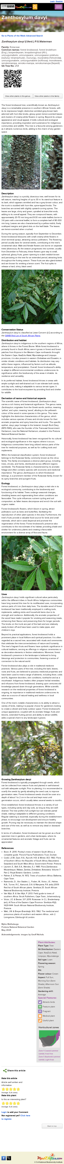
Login (52, 1)
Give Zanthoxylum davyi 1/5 (3, 1089)
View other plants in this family (47, 96)
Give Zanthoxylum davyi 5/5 (18, 1089)
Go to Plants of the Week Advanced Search (22, 36)
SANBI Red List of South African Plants (22, 336)
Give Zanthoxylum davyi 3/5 (11, 1089)
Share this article (16, 1070)
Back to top (52, 1126)
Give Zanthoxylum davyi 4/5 (14, 1089)
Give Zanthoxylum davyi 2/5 (7, 1089)
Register (59, 1)
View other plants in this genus (17, 96)
